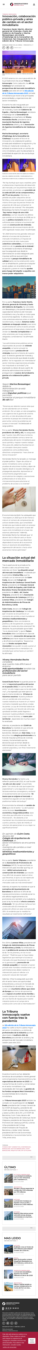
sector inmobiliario (18, 1148)
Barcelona (6, 1148)
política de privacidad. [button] (10, 1347)
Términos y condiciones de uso (10, 1330)
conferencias (26, 1147)
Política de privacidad (7, 1329)
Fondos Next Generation (11, 1147)
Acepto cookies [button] (32, 1341)
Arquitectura (16, 1150)
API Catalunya (26, 1150)
